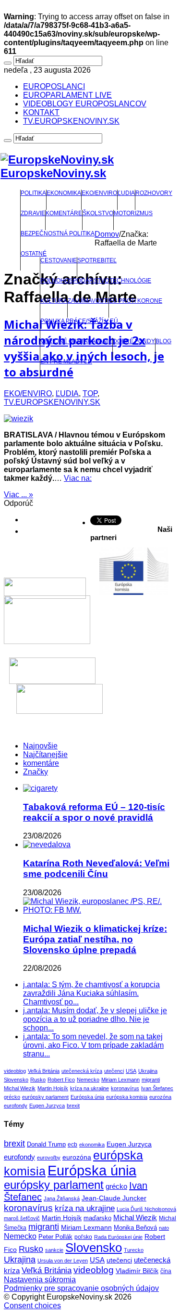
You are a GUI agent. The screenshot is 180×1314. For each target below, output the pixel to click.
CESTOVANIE (58, 260)
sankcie (54, 1250)
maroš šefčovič (22, 1218)
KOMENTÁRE (64, 213)
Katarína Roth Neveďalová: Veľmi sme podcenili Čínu (96, 868)
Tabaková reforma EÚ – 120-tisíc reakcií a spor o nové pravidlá (94, 812)
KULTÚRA (53, 300)
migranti (151, 1079)
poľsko (83, 1237)
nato (164, 1228)
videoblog (15, 1071)
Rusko (38, 1079)
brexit (73, 1105)
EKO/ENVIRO (99, 193)
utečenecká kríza (81, 1071)
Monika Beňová (135, 1227)
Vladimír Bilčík (137, 1271)
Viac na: (78, 478)
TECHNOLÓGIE (130, 280)
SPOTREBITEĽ (97, 260)
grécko (12, 1097)
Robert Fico (61, 1079)
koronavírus (125, 1088)
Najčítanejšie (45, 754)
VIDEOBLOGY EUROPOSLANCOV (84, 104)
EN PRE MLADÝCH (66, 361)
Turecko (134, 1250)
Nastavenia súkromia (40, 1279)
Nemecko (88, 1079)
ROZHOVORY (153, 193)
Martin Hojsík (52, 1088)
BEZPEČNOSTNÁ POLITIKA (58, 233)
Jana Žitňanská (62, 1198)
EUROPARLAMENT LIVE (67, 95)
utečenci (114, 1071)
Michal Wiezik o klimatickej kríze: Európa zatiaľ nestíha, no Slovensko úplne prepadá (95, 939)
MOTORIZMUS (133, 213)
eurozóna (160, 1097)
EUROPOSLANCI (54, 86)
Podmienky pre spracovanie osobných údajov (81, 1288)
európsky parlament (45, 1097)
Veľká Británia (44, 1071)
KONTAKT (41, 112)
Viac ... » (18, 494)
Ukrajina (147, 1071)
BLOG (163, 341)
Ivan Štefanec (157, 1088)
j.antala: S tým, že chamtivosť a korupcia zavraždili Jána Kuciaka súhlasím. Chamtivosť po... (91, 993)
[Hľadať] (8, 63)
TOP (90, 393)
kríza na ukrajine (89, 1088)
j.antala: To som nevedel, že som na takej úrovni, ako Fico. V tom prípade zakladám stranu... (93, 1045)
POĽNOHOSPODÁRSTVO (74, 280)
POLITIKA (33, 193)
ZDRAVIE (33, 213)
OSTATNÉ (34, 253)
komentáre (41, 763)
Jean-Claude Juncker (114, 1198)
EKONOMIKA (64, 193)
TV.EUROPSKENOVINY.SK (71, 121)
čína (165, 1271)
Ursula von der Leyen (62, 1260)
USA (131, 1071)
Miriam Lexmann (120, 1079)
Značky (35, 772)
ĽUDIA (126, 193)
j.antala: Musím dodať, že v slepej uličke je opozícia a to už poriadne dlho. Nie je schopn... (95, 1019)
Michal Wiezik (20, 1088)
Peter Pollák (55, 1237)
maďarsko (97, 1218)
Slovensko (16, 1079)
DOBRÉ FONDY (134, 341)
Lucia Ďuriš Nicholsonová (146, 1209)
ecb (72, 1144)
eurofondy (15, 1105)
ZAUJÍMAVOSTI (88, 300)
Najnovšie (40, 746)
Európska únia (87, 1097)
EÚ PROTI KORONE (135, 300)
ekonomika (92, 1144)
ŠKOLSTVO (98, 213)
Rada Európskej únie (118, 1237)
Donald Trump (46, 1144)
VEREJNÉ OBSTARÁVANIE (76, 341)
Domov (107, 234)
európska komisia (126, 1097)
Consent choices (32, 1305)
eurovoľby (48, 1157)
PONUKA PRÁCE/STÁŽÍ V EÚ (79, 321)
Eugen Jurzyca (47, 1105)
